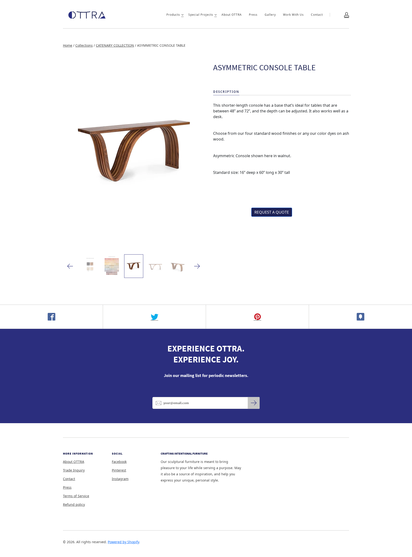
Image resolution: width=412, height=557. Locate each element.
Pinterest (119, 470)
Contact (317, 15)
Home (67, 45)
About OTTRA (231, 15)
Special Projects (200, 15)
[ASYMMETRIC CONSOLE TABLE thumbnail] (133, 266)
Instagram (120, 479)
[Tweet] (154, 317)
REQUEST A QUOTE (271, 212)
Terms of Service (76, 496)
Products (173, 15)
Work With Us (293, 15)
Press (253, 15)
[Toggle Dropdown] (182, 15)
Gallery (270, 15)
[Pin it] (257, 317)
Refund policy (74, 504)
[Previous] (70, 266)
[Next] (197, 266)
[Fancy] (360, 317)
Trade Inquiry (74, 470)
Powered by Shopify (123, 542)
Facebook (119, 461)
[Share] (51, 317)
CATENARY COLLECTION (115, 45)
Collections (84, 45)
